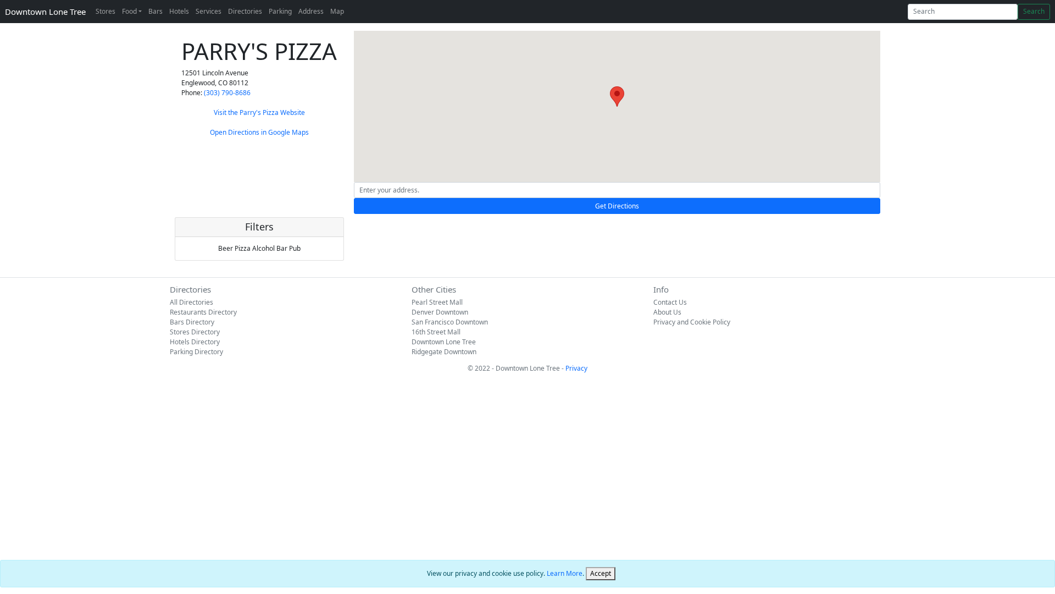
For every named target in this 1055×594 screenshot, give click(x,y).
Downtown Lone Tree (45, 11)
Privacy (576, 368)
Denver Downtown (440, 312)
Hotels (179, 11)
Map (337, 11)
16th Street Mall (436, 332)
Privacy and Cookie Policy (691, 322)
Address (311, 11)
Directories (245, 11)
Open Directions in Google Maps (259, 132)
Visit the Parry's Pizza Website (259, 112)
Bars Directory (192, 322)
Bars (155, 11)
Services (208, 11)
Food (129, 11)
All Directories (191, 302)
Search (1034, 11)
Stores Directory (195, 332)
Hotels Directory (195, 341)
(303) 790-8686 (227, 92)
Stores (105, 11)
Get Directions (617, 206)
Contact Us (670, 302)
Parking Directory (196, 351)
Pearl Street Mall (437, 302)
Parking (280, 11)
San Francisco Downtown (450, 322)
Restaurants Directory (203, 312)
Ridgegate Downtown (444, 351)
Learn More (564, 573)
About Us (667, 312)
